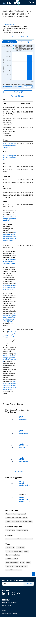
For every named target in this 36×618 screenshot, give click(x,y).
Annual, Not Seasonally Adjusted (16, 514)
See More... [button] (19, 471)
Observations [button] (7, 24)
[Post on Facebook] (16, 96)
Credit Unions (10, 547)
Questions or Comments (9, 602)
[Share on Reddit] (19, 96)
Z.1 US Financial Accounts (14, 551)
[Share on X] (12, 96)
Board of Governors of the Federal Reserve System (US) (9, 145)
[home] (11, 2)
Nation (28, 562)
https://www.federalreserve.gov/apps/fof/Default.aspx (9, 261)
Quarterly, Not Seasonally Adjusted (16, 518)
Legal (4, 610)
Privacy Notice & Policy (9, 613)
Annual (22, 562)
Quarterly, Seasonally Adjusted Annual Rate (19, 521)
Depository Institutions (13, 555)
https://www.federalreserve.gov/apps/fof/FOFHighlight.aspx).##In (9, 358)
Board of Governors (12, 559)
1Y (8, 37)
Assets (26, 551)
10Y (17, 37)
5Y (13, 37)
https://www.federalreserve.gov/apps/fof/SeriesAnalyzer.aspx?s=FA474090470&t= (9, 236)
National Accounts (22, 530)
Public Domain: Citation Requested (16, 566)
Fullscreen (28, 87)
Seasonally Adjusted (12, 562)
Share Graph (17, 92)
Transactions (20, 547)
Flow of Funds (10, 530)
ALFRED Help (6, 605)
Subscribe (28, 584)
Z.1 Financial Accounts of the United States (9, 157)
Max (22, 37)
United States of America (13, 570)
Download (24, 42)
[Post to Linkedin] (22, 96)
